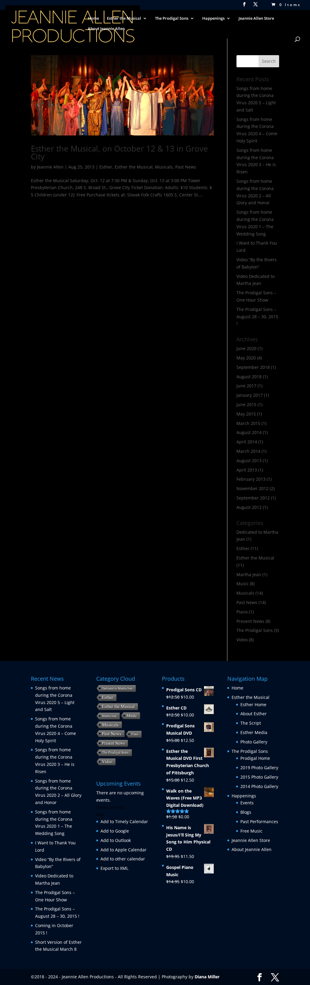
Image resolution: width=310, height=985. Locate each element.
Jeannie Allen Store (256, 18)
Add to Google (115, 831)
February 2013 (250, 479)
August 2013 (249, 460)
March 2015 (248, 423)
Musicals (164, 167)
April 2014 (246, 442)
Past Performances (259, 821)
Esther (105, 167)
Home (93, 18)
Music (242, 583)
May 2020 (246, 358)
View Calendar (110, 807)
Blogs (245, 812)
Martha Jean (248, 574)
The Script (250, 723)
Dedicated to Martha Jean (117, 688)
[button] (100, 814)
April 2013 (246, 470)
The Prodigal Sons (254, 630)
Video (242, 640)
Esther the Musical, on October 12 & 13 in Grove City (119, 152)
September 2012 (253, 498)
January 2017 (249, 395)
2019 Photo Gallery (259, 767)
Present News (250, 621)
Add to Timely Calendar (124, 821)
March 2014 (248, 451)
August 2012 (249, 507)
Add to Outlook (116, 840)
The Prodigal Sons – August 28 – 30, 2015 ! (257, 316)
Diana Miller (207, 977)
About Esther (253, 713)
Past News (185, 167)
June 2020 (246, 348)
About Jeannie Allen (106, 28)
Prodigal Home (255, 758)
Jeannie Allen (50, 167)
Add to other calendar (123, 859)
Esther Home (253, 704)
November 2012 (252, 488)
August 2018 (249, 376)
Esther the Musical (134, 167)
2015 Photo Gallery (259, 777)
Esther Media (253, 732)
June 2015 (246, 404)
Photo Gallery (253, 742)
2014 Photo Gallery (259, 786)
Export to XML (114, 868)
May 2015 (246, 414)
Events (247, 803)
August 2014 (249, 432)
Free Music (251, 831)
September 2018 (253, 367)
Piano (242, 612)
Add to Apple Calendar (124, 850)
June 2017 (246, 386)
